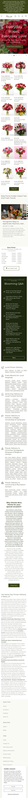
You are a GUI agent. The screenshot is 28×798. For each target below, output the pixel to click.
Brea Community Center (12, 489)
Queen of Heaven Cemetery (13, 407)
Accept (13, 786)
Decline (13, 790)
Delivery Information (8, 750)
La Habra (17, 370)
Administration (9, 427)
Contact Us (6, 743)
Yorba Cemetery (15, 412)
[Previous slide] (9, 55)
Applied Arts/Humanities (19, 432)
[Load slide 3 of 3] (16, 55)
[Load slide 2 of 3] (14, 55)
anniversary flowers (20, 655)
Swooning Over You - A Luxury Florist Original (7, 79)
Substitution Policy (8, 761)
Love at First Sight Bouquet (6, 100)
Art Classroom (22, 439)
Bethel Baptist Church (12, 462)
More (14, 357)
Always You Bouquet (7, 140)
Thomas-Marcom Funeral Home (14, 410)
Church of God (22, 478)
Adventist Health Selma (12, 380)
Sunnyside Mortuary (20, 409)
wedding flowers (21, 629)
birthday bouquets (9, 656)
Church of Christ (10, 478)
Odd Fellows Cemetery (20, 405)
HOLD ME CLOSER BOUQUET (19, 120)
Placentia (12, 372)
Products (5, 713)
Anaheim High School (11, 431)
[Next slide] (19, 55)
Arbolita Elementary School (13, 434)
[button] (19, 16)
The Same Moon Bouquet (19, 163)
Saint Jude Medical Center (17, 390)
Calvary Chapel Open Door (18, 472)
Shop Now (14, 585)
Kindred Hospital (21, 385)
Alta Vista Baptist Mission (13, 457)
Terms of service (7, 764)
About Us (5, 716)
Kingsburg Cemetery (11, 402)
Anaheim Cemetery (11, 399)
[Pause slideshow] (26, 55)
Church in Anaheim (21, 477)
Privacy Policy (7, 754)
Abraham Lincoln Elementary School (16, 423)
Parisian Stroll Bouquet (5, 183)
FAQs (4, 740)
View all (14, 189)
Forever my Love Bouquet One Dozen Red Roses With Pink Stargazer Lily (20, 142)
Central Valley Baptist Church (14, 473)
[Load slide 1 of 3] (12, 55)
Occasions (6, 709)
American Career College (18, 429)
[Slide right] (17, 243)
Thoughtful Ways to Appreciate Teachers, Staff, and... (13, 223)
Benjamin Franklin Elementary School (16, 441)
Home (4, 706)
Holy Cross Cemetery (19, 400)
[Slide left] (10, 243)
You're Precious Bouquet (5, 120)
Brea (6, 370)
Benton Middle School (11, 442)
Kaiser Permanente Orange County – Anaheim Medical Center (16, 384)
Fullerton (11, 370)
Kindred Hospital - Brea (12, 387)
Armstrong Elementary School (13, 437)
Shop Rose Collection (14, 46)
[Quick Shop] (15, 16)
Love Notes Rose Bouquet (19, 183)
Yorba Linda (18, 372)
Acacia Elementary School (13, 424)
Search (5, 726)
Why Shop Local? (8, 747)
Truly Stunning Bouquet (18, 78)
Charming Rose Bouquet (18, 100)
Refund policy (7, 757)
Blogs (4, 730)
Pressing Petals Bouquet (5, 163)
